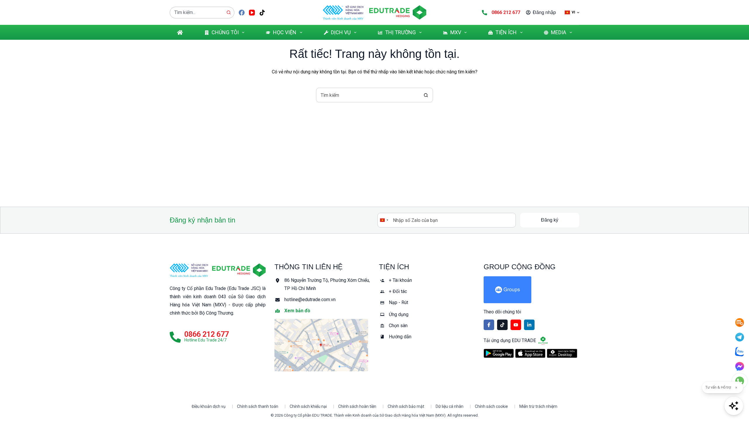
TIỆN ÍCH (506, 32)
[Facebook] (242, 12)
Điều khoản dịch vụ (209, 406)
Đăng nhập (544, 12)
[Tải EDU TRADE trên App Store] (530, 353)
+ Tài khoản (400, 280)
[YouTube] (252, 12)
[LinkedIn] (529, 325)
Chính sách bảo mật (406, 406)
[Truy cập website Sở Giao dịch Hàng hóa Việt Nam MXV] (343, 12)
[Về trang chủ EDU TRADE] (397, 12)
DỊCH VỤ (341, 32)
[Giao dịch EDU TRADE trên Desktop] (562, 353)
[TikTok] (262, 12)
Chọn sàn (398, 325)
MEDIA (558, 32)
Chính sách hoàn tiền (357, 406)
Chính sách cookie (491, 406)
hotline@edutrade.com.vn (310, 299)
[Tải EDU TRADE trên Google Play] (499, 353)
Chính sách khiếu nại (308, 406)
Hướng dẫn (400, 336)
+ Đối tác (398, 291)
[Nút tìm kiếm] (228, 12)
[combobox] (196, 12)
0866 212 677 (506, 12)
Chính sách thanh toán (257, 406)
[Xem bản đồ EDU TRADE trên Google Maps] (322, 345)
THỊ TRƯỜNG (400, 32)
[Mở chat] (733, 405)
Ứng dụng (398, 314)
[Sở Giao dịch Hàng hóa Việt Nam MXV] (189, 270)
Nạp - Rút (398, 302)
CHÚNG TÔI (225, 32)
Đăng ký (549, 220)
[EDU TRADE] (239, 270)
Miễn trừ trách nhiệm (538, 406)
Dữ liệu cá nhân (449, 406)
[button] (572, 12)
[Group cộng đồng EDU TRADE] (532, 289)
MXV (455, 32)
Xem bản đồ (297, 310)
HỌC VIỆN (284, 32)
